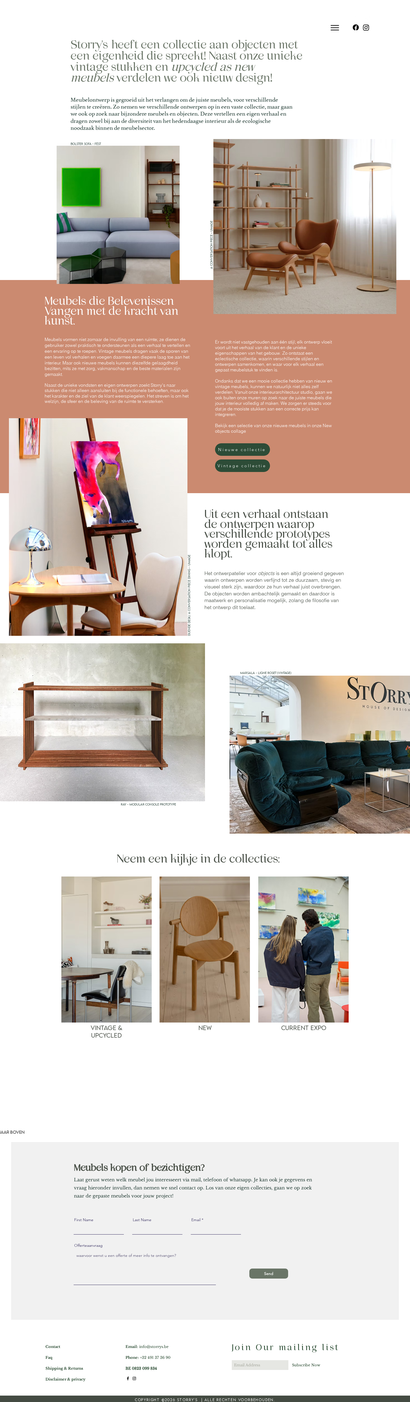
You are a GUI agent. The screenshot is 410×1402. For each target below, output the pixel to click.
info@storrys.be (153, 1346)
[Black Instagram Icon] (134, 1378)
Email (196, 1220)
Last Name (142, 1220)
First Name (83, 1220)
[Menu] (335, 20)
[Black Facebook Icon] (128, 1378)
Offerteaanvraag (88, 1245)
